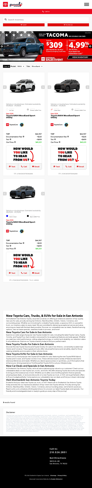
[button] (43, 87)
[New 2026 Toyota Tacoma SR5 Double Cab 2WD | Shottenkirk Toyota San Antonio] (46, 46)
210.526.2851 (58, 452)
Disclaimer (88, 32)
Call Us (47, 11)
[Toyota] (5, 4)
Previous (2, 46)
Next (90, 46)
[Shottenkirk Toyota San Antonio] (17, 4)
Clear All (6, 66)
